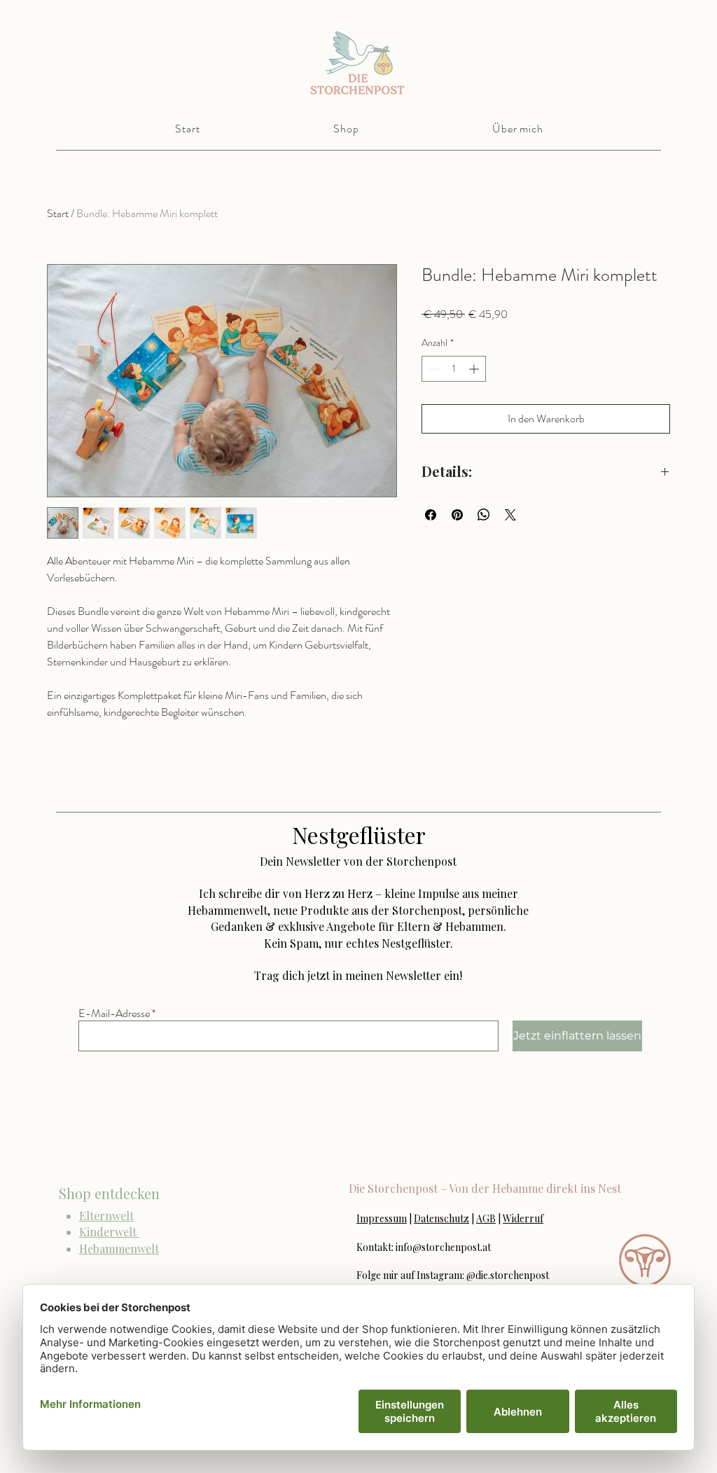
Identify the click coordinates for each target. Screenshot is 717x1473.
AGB (486, 1218)
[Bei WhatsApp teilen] (483, 514)
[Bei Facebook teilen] (430, 514)
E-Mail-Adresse (114, 1013)
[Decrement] (432, 369)
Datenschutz (441, 1218)
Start (58, 213)
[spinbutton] (453, 369)
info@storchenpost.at (443, 1247)
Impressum (381, 1218)
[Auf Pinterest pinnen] (457, 514)
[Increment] (475, 369)
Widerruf (523, 1218)
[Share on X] (510, 514)
